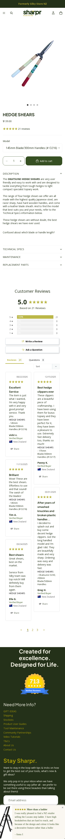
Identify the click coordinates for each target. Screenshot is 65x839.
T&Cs (6, 741)
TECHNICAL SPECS (13, 249)
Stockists (8, 719)
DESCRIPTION (11, 173)
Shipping (8, 715)
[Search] (11, 13)
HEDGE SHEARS (17, 419)
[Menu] (4, 13)
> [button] (44, 630)
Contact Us (9, 749)
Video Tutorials (11, 736)
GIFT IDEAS (9, 711)
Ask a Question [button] (34, 349)
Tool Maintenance (13, 728)
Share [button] (16, 448)
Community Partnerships (17, 732)
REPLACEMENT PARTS (16, 264)
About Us (8, 745)
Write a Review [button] (33, 341)
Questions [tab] (34, 359)
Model (6, 141)
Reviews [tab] (11, 359)
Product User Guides (15, 724)
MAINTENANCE (11, 257)
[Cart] (61, 13)
